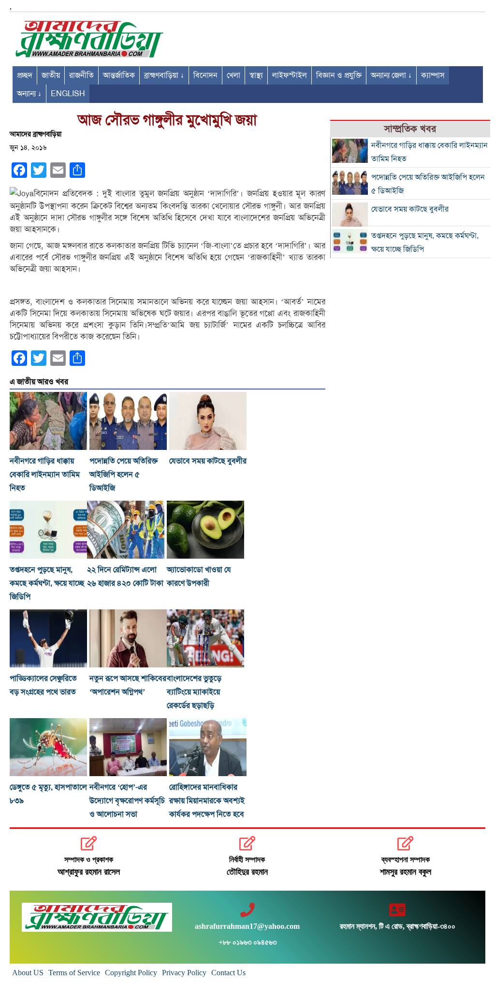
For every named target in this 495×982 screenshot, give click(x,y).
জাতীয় (51, 75)
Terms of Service (74, 972)
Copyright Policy (131, 972)
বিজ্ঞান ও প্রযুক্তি (339, 75)
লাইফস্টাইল (289, 75)
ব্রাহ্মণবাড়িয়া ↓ (164, 75)
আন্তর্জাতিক (119, 75)
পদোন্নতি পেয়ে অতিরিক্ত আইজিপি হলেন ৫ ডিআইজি (123, 474)
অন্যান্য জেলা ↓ (391, 75)
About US (28, 972)
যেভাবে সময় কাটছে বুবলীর (208, 461)
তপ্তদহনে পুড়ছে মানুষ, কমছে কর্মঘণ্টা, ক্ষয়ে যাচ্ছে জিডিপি (47, 583)
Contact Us (228, 972)
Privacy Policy (184, 972)
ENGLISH (68, 94)
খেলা (233, 75)
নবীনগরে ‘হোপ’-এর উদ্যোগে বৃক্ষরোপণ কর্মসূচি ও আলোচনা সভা (127, 800)
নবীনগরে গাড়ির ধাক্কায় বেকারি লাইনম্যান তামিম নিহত (45, 474)
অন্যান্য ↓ (29, 94)
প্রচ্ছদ (24, 75)
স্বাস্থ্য (256, 75)
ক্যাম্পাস (433, 75)
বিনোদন (205, 75)
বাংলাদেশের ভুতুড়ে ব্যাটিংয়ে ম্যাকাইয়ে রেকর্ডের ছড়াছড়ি (194, 692)
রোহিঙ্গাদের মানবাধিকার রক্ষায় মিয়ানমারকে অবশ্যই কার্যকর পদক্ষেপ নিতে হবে (207, 800)
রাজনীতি (81, 75)
